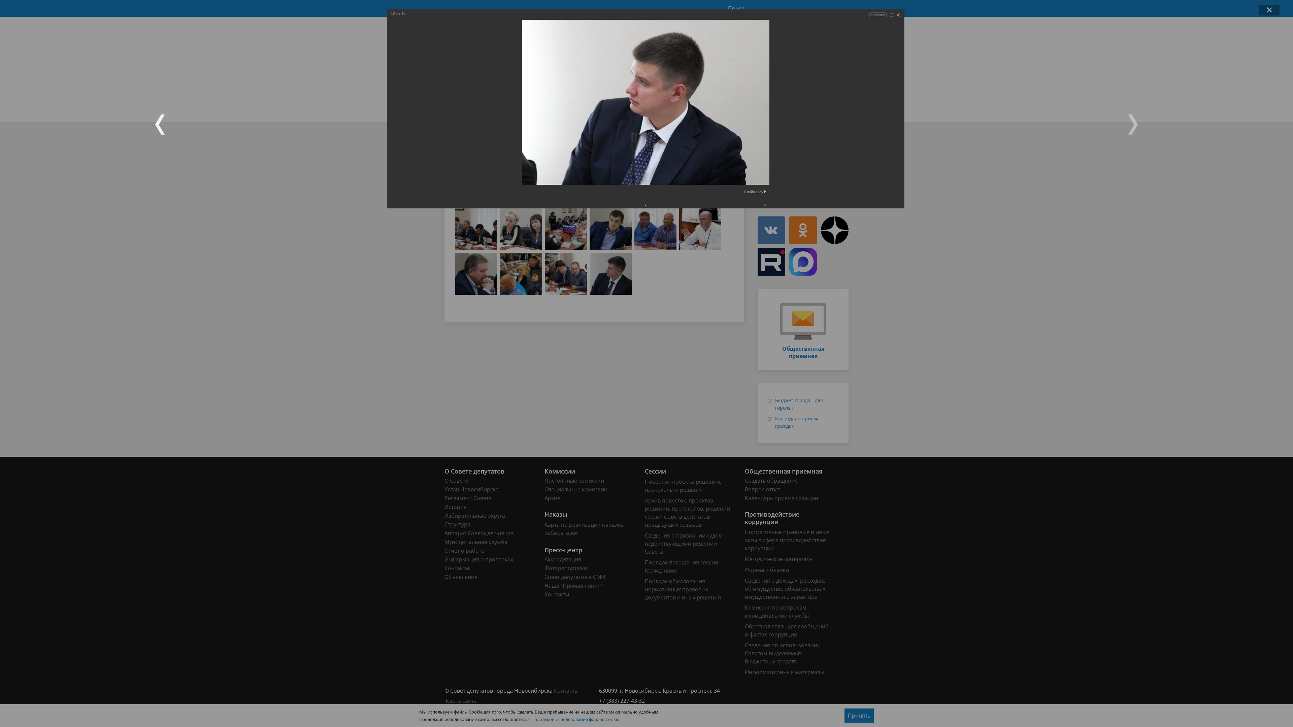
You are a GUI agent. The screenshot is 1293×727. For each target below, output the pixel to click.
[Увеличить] (891, 15)
